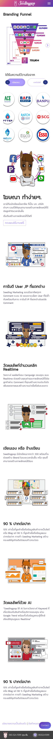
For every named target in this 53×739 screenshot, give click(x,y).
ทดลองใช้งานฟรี (14, 223)
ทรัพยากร (16, 82)
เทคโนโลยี (37, 82)
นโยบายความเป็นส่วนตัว (14, 723)
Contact (45, 725)
